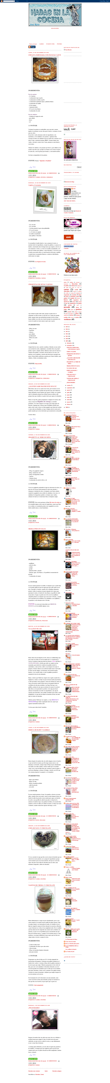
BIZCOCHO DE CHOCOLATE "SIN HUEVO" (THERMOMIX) (76, 689)
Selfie (73, 594)
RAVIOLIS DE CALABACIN (75, 521)
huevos (66, 300)
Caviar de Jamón (76, 655)
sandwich (66, 315)
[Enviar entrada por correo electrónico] (58, 173)
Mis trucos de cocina (54, 502)
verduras (49, 177)
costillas (67, 293)
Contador (66, 248)
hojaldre (72, 298)
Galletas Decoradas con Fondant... (75, 816)
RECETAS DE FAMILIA (72, 726)
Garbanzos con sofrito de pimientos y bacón (76, 418)
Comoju (67, 425)
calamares (79, 285)
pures (80, 311)
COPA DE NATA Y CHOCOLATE (39, 828)
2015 (67, 327)
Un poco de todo (70, 457)
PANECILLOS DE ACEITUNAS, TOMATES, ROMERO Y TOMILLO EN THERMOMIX (73, 628)
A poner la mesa (70, 919)
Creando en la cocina (71, 736)
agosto (68, 390)
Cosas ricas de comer (71, 941)
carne (78, 287)
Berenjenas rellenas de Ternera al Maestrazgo (76, 839)
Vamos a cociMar (70, 867)
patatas (43, 177)
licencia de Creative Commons (72, 211)
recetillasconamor (70, 857)
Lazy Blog (68, 446)
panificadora (73, 303)
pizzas (77, 307)
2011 (67, 336)
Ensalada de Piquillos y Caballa (76, 510)
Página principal (33, 44)
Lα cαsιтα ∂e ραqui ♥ (71, 778)
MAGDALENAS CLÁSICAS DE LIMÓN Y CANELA (75, 781)
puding (75, 311)
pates (78, 305)
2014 (67, 329)
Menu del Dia (38, 363)
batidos (71, 282)
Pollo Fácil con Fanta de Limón (75, 848)
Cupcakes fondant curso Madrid (76, 869)
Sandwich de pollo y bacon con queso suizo (76, 880)
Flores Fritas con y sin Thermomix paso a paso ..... (76, 564)
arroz (65, 282)
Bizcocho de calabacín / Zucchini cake (75, 770)
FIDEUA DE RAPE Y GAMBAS (39, 730)
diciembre (69, 343)
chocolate (67, 291)
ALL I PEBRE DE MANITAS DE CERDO (76, 739)
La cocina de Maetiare (71, 415)
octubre (69, 385)
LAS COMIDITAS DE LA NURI (72, 946)
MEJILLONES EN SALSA (37, 529)
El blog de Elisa (69, 898)
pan (66, 303)
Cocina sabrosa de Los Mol (72, 803)
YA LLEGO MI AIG (35, 629)
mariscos (38, 620)
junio (68, 395)
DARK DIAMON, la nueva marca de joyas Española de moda (76, 555)
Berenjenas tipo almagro (75, 717)
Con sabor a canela (70, 643)
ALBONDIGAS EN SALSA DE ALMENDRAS (75, 806)
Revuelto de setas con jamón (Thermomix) (76, 708)
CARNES (41, 44)
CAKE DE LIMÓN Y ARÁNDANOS (75, 791)
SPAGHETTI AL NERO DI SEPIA (39, 437)
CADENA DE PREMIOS (75, 931)
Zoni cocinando (69, 539)
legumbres (76, 300)
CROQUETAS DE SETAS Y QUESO (40, 284)
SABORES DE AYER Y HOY (73, 623)
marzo (68, 402)
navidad (80, 301)
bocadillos (66, 285)
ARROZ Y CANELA (71, 488)
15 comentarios (52, 518)
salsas (77, 313)
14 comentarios (51, 816)
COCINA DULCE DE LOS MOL (72, 550)
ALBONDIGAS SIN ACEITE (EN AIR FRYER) (76, 470)
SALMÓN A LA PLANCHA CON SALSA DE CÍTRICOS (76, 502)
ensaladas (74, 295)
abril (68, 399)
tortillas (66, 317)
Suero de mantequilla (74, 900)
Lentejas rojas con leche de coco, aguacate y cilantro (76, 667)
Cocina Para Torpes (70, 846)
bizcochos (75, 284)
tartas (43, 278)
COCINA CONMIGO (71, 716)
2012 (67, 334)
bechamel (78, 282)
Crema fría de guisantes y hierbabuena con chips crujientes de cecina (76, 450)
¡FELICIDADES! (34, 1008)
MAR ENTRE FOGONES (72, 572)
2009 (67, 341)
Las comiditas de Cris (71, 888)
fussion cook (75, 296)
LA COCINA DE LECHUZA (73, 635)
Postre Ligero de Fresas (75, 479)
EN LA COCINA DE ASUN (72, 943)
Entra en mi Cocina (70, 436)
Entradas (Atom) (40, 1074)
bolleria (73, 285)
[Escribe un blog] (30, 175)
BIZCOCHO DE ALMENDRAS (75, 459)
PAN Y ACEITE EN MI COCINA (71, 685)
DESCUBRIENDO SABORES (73, 664)
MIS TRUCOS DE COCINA (72, 747)
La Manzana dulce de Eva (72, 767)
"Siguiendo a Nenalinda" (45, 161)
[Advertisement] (72, 92)
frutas (67, 296)
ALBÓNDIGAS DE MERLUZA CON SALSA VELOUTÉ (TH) (75, 760)
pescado (45, 620)
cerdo (76, 290)
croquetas (38, 378)
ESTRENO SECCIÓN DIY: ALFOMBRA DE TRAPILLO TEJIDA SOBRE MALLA (73, 829)
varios (37, 429)
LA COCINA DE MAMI (72, 519)
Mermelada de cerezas (75, 645)
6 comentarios (51, 995)
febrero (69, 404)
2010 (67, 338)
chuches (74, 291)
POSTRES (59, 44)
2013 (67, 331)
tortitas (71, 317)
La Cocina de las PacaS (71, 477)
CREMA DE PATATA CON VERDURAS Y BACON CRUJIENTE (72, 700)
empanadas (66, 295)
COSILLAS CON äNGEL (72, 824)
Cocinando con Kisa (70, 705)
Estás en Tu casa (70, 813)
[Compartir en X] (32, 175)
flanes (37, 879)
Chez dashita (69, 592)
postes (72, 309)
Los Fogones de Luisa (40, 261)
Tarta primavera (75, 530)
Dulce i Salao (69, 877)
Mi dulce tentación (70, 508)
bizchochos (66, 284)
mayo (68, 397)
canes (67, 287)
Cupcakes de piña (70, 799)
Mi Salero (68, 654)
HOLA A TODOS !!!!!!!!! (76, 910)
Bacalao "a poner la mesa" (76, 920)
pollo (65, 309)
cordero (80, 291)
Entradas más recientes (34, 1071)
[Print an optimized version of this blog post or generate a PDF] (32, 171)
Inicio (46, 1071)
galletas (66, 298)
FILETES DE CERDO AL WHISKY (75, 749)
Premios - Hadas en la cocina (73, 929)
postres (38, 278)
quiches (71, 313)
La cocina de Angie (70, 498)
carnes (37, 177)
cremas (72, 293)
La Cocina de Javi (70, 951)
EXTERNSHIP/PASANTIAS (76, 728)
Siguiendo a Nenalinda (71, 561)
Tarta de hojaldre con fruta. (76, 889)
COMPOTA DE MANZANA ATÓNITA (75, 616)
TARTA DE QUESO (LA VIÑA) (75, 574)
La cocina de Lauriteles (71, 582)
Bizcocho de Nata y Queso (76, 427)
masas (74, 302)
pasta (37, 522)
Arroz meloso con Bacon (76, 676)
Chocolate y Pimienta (71, 529)
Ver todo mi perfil (70, 201)
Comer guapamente (38, 985)
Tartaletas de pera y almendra (76, 604)
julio (68, 392)
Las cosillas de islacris (71, 949)
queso (66, 313)
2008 (67, 407)
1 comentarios (51, 374)
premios (70, 312)
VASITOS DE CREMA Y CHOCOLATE (41, 885)
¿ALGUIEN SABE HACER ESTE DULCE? (42, 386)
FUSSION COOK (50, 44)
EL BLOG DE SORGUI (71, 908)
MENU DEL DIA (70, 757)
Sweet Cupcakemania (71, 798)
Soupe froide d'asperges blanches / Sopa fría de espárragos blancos (76, 439)
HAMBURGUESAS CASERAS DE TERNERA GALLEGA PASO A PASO (73, 638)
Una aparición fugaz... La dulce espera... (75, 859)
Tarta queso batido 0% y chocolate (76, 541)
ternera (78, 315)
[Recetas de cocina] (69, 239)
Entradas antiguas (56, 1071)
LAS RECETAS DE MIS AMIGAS (72, 696)
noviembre (69, 345)
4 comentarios (51, 274)
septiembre (70, 388)
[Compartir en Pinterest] (35, 175)
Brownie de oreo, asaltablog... (75, 584)
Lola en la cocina (70, 603)
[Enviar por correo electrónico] (29, 175)
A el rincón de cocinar (71, 836)
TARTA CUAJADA (34, 185)
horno (78, 298)
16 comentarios (52, 173)
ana (74, 188)
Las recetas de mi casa (71, 674)
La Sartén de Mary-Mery (72, 788)
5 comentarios (51, 425)
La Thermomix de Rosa (71, 939)
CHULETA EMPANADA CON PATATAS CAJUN (44, 55)
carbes (73, 287)
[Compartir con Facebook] (34, 175)
